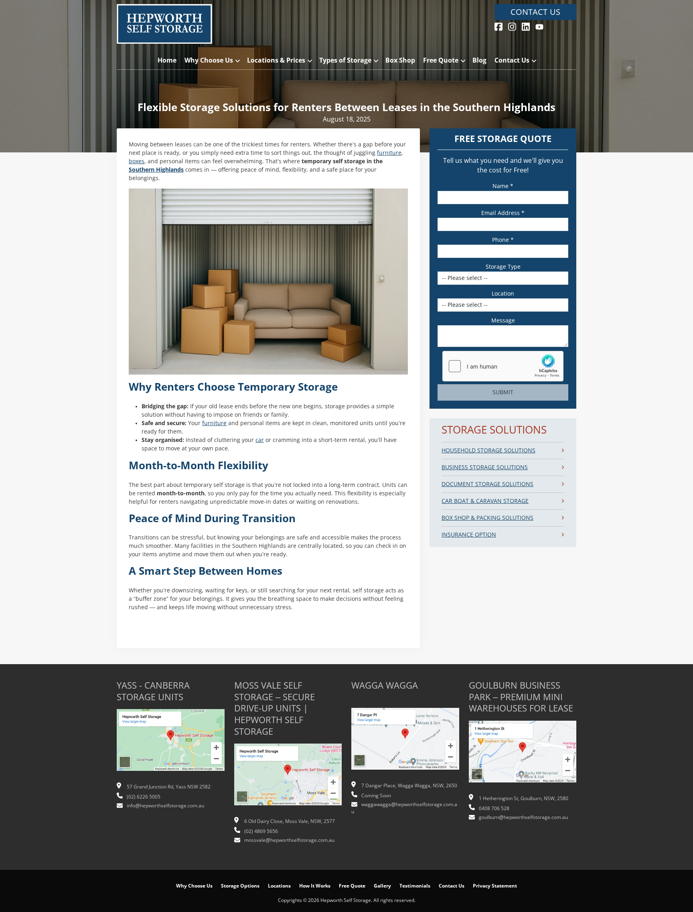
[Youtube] (539, 26)
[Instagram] (512, 26)
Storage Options (240, 886)
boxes (136, 161)
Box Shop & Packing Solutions (487, 518)
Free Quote (440, 60)
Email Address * (503, 213)
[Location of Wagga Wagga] (405, 743)
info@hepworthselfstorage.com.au (165, 805)
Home (167, 60)
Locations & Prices (276, 60)
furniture (389, 153)
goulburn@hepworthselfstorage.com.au (523, 817)
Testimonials (414, 886)
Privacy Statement (495, 886)
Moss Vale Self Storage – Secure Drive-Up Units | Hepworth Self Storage (274, 708)
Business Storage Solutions (485, 467)
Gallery (382, 886)
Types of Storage (345, 60)
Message (503, 320)
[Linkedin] (526, 26)
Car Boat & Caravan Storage (485, 501)
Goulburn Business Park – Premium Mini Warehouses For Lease (521, 697)
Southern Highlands (156, 169)
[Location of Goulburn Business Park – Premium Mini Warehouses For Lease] (523, 755)
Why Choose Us (208, 60)
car (259, 440)
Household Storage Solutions (488, 450)
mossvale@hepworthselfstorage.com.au (289, 840)
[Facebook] (498, 26)
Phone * (503, 240)
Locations (279, 886)
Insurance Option (469, 534)
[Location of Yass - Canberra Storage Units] (171, 744)
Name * (502, 186)
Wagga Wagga (384, 686)
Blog (479, 60)
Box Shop (400, 60)
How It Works (314, 886)
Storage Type (503, 266)
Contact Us (535, 12)
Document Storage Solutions (487, 484)
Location (503, 293)
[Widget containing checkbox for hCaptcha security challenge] (502, 366)
